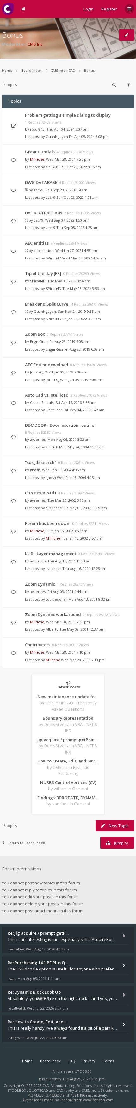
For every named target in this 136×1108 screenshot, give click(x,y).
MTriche (37, 159)
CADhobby (65, 1090)
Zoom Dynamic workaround (53, 614)
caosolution (43, 250)
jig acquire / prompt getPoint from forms (68, 739)
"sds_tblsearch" (40, 462)
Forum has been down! (48, 523)
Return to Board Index (26, 842)
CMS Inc (35, 44)
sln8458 (52, 167)
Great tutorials (40, 152)
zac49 (38, 189)
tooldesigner (56, 599)
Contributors (37, 645)
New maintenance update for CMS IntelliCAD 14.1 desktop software (68, 697)
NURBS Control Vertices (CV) (68, 782)
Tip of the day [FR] (43, 273)
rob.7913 (37, 129)
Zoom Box (35, 334)
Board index (31, 70)
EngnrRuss (38, 341)
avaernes (38, 439)
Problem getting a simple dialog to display (68, 115)
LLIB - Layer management (50, 553)
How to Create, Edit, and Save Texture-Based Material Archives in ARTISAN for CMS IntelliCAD (68, 761)
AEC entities (37, 243)
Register (109, 9)
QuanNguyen (57, 136)
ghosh (35, 469)
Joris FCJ (36, 372)
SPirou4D (53, 258)
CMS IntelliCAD (63, 70)
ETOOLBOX (17, 1090)
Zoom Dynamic (40, 584)
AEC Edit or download (46, 364)
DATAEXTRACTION (43, 213)
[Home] (8, 9)
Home (7, 70)
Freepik (66, 1100)
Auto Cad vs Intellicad (47, 395)
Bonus (12, 35)
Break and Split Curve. (47, 304)
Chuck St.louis (41, 402)
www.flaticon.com (98, 1100)
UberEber (54, 409)
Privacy (89, 1060)
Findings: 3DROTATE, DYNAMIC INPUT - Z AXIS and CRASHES (68, 798)
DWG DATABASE (41, 182)
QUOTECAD (39, 1090)
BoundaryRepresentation (68, 718)
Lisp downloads (40, 493)
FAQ (71, 1060)
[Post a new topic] (126, 35)
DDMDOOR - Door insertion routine (59, 425)
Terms (108, 1060)
